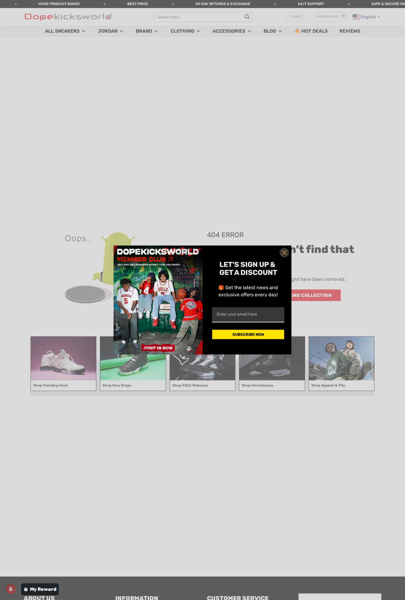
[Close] (284, 253)
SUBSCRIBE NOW (248, 334)
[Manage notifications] (10, 589)
